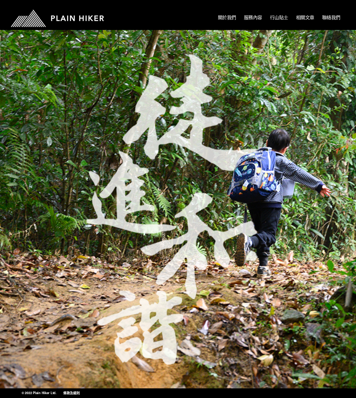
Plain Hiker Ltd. (45, 392)
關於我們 (227, 17)
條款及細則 (71, 392)
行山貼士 (279, 17)
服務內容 (253, 17)
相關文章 (305, 17)
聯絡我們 (331, 17)
